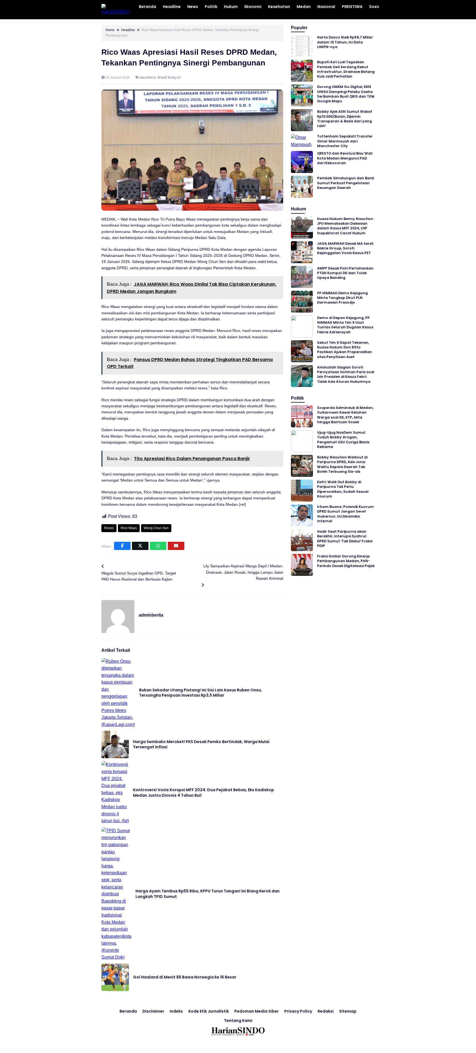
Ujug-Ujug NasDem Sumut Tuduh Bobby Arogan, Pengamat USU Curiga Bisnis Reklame (343, 439)
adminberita (151, 615)
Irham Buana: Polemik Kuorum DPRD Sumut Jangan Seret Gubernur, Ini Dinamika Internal (345, 513)
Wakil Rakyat (169, 77)
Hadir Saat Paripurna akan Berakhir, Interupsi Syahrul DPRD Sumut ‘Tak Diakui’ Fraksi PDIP (344, 538)
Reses (109, 528)
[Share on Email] (176, 546)
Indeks (176, 1011)
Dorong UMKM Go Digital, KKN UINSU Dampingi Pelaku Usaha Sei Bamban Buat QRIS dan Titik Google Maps (345, 93)
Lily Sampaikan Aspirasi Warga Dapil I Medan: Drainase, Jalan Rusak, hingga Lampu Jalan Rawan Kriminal (243, 572)
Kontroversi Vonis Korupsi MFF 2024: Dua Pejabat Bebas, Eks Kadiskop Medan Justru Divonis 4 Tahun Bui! (203, 792)
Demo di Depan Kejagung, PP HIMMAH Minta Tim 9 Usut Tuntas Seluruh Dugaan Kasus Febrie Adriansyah (345, 324)
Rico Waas (129, 528)
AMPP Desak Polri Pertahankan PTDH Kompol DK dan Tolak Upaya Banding (345, 273)
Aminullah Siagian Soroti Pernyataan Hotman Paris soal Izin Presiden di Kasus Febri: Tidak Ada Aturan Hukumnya (345, 374)
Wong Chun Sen (156, 528)
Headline (147, 77)
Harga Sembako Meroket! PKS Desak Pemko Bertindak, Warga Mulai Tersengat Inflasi (201, 744)
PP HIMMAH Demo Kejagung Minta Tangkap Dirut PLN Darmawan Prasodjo (342, 298)
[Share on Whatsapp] (158, 546)
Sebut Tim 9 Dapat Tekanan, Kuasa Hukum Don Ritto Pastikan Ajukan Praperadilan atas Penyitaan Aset (344, 349)
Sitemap (347, 1011)
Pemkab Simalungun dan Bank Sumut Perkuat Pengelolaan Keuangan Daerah (345, 183)
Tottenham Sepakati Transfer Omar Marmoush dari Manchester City (345, 141)
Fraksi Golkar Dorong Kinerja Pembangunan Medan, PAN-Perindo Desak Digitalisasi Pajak (346, 561)
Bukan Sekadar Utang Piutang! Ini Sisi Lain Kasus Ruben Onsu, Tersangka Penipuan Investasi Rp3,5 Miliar (200, 692)
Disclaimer (153, 1011)
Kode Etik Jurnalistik (208, 1011)
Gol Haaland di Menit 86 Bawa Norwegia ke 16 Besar (184, 977)
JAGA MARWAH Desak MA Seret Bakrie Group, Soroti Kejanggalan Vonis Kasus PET (345, 248)
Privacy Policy (298, 1011)
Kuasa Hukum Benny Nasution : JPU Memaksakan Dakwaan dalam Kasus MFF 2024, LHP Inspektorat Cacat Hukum (346, 225)
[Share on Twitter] (140, 546)
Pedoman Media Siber (256, 1011)
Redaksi (326, 1011)
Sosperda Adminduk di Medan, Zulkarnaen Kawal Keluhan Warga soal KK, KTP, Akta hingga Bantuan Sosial (345, 414)
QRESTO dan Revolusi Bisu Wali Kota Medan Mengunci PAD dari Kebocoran (344, 158)
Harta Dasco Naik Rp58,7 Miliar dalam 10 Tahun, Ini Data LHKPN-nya (345, 42)
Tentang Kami (238, 1020)
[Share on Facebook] (122, 546)
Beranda (128, 1011)
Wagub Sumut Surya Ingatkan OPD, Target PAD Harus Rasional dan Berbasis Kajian (138, 576)
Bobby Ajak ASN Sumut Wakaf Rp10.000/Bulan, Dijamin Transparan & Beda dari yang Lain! (344, 118)
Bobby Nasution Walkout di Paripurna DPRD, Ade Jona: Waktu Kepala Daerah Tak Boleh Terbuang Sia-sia (342, 464)
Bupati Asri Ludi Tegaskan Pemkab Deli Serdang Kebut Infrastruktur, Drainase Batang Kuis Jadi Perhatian (346, 69)
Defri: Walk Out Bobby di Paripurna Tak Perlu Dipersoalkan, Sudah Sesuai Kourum (342, 489)
